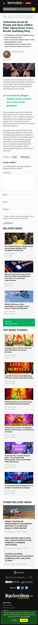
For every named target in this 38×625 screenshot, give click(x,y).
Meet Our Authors (7, 605)
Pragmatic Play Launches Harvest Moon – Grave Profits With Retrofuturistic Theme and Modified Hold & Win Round (18, 459)
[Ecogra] (27, 582)
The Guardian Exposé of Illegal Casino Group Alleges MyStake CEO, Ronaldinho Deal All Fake (19, 248)
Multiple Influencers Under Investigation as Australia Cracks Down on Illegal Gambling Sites (17, 306)
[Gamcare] (19, 573)
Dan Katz (9, 283)
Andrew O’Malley (18, 51)
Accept (24, 620)
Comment (7, 173)
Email (5, 202)
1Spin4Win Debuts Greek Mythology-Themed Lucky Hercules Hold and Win (19, 377)
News (9, 16)
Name (5, 195)
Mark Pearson (11, 253)
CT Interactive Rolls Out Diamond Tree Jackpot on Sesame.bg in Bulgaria (19, 487)
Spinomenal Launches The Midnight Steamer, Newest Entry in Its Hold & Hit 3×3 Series (19, 430)
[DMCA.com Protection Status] (12, 582)
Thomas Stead (11, 355)
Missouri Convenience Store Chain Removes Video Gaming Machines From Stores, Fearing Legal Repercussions (17, 277)
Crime (14, 157)
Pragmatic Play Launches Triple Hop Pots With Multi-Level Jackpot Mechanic (18, 350)
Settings (14, 620)
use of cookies (25, 616)
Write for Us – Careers (9, 607)
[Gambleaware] (17, 577)
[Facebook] (22, 587)
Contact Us (6, 610)
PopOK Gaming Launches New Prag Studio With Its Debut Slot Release (18, 403)
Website (6, 209)
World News (25, 157)
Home (4, 16)
